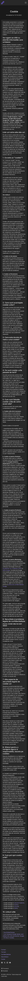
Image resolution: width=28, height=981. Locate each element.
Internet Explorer (19, 903)
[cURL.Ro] (2, 2)
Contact (3, 949)
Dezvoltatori (4, 957)
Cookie (3, 959)
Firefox (16, 904)
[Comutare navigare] (26, 3)
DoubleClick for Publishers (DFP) (12, 568)
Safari (16, 908)
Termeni (3, 952)
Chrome (16, 906)
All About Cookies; (9, 937)
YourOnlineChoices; (9, 932)
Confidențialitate (6, 954)
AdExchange (6, 570)
